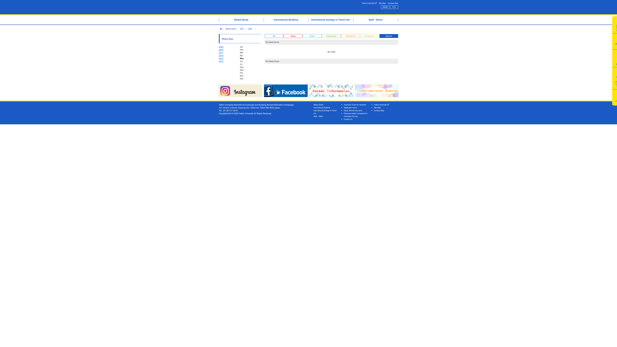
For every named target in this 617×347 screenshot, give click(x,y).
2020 (221, 49)
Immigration (370, 36)
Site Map (382, 3)
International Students (321, 107)
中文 (394, 7)
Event (312, 36)
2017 (221, 52)
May (250, 28)
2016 (221, 55)
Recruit (389, 36)
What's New (231, 28)
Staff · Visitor (318, 116)
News (293, 36)
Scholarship (331, 36)
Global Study (318, 104)
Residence (350, 36)
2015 (221, 58)
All (274, 36)
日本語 (385, 7)
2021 (242, 28)
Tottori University (368, 3)
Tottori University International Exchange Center (264, 7)
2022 (221, 46)
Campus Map (393, 3)
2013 (221, 61)
